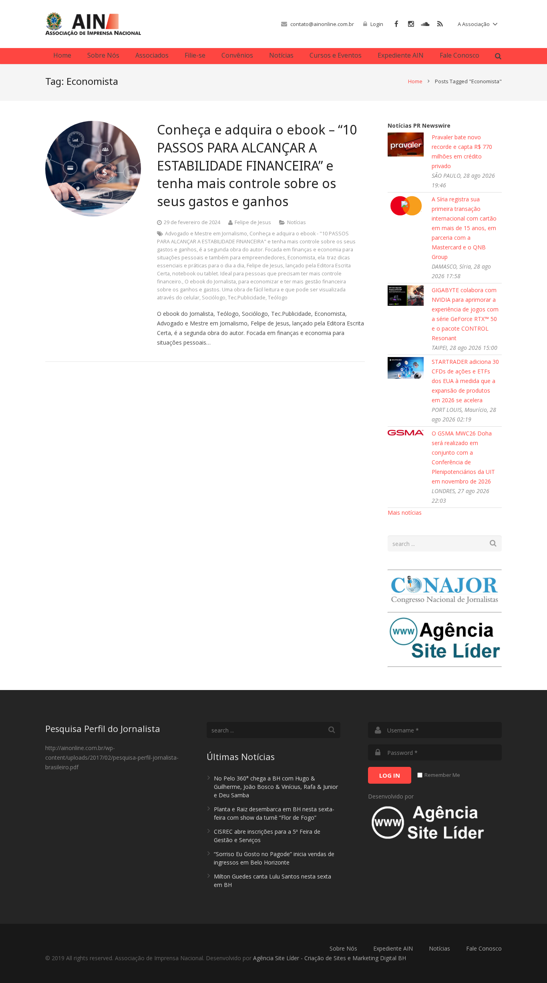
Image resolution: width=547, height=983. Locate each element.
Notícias (296, 222)
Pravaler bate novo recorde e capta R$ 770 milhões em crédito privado (462, 151)
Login (376, 24)
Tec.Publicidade (246, 297)
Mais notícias (405, 512)
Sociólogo (213, 297)
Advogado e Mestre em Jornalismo (206, 233)
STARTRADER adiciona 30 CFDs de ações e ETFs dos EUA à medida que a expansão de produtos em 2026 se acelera (465, 381)
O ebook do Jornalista (210, 281)
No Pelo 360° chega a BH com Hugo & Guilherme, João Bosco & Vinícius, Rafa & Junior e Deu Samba (276, 786)
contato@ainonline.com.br (322, 24)
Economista (301, 257)
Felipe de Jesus (265, 265)
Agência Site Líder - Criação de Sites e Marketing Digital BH (329, 958)
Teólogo (278, 297)
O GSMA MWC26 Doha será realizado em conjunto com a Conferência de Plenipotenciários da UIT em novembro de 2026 (463, 457)
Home (415, 81)
